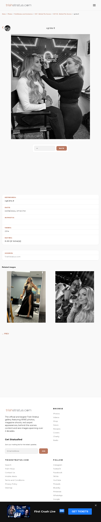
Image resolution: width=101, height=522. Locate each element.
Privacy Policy (11, 484)
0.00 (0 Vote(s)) (13, 241)
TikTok (56, 476)
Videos (56, 417)
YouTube (57, 480)
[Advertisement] (50, 172)
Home (4, 14)
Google (56, 499)
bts (10, 201)
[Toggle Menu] (94, 5)
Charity (56, 436)
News (55, 425)
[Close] (96, 505)
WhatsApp (58, 495)
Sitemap (8, 488)
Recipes (56, 429)
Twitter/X (57, 469)
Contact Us (10, 472)
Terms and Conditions (14, 480)
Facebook (57, 472)
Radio (55, 440)
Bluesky (56, 488)
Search (8, 465)
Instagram (57, 465)
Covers (56, 433)
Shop (55, 421)
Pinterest (57, 491)
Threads (56, 484)
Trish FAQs (10, 469)
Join (43, 451)
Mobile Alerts (11, 476)
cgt (6, 201)
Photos (10, 14)
